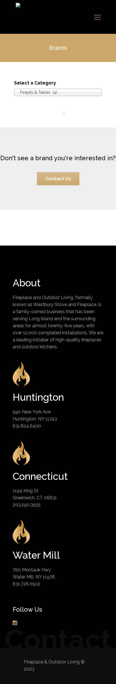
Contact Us (58, 178)
